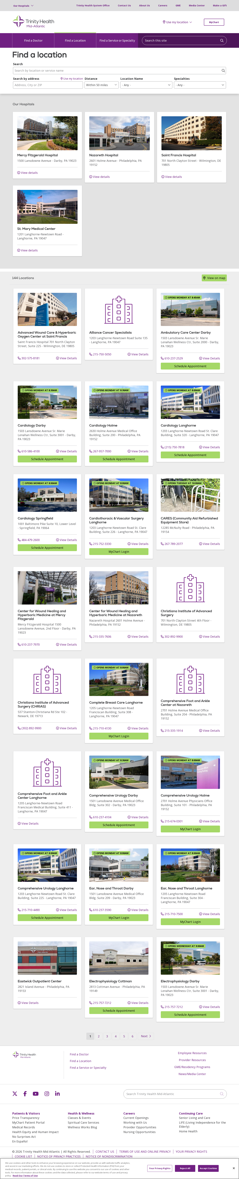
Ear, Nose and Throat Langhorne (186, 888)
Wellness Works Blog (82, 1127)
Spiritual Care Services (83, 1122)
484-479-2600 (30, 540)
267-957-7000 (101, 451)
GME (178, 5)
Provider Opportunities (139, 1127)
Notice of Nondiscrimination (109, 1156)
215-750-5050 (101, 354)
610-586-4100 (30, 451)
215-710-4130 (101, 728)
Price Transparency (25, 1118)
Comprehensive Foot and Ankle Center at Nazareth (185, 703)
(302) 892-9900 (31, 728)
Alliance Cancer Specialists (110, 332)
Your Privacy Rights (191, 1152)
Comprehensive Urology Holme (185, 795)
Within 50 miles (97, 85)
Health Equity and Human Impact (35, 1132)
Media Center (197, 5)
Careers (162, 5)
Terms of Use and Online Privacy (145, 1152)
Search (18, 64)
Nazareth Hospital (103, 155)
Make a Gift (220, 5)
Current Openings (136, 1118)
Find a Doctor (33, 40)
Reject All (185, 1168)
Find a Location (75, 40)
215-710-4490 (30, 910)
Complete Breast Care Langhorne (116, 702)
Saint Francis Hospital (178, 155)
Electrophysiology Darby (180, 981)
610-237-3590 (101, 910)
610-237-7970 (30, 644)
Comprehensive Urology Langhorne (46, 888)
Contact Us (124, 5)
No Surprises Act (24, 1137)
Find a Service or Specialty (117, 40)
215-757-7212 (101, 1003)
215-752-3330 (101, 544)
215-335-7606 (101, 636)
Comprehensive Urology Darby (113, 795)
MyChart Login (119, 552)
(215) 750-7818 (174, 447)
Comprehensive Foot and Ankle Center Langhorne (42, 796)
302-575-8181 (30, 358)
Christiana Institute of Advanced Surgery (186, 613)
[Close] (233, 1168)
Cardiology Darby (32, 425)
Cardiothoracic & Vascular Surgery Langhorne (116, 520)
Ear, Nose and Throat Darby (111, 888)
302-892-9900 (173, 636)
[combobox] (184, 40)
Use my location (177, 22)
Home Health (188, 1131)
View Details (68, 358)
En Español (19, 1141)
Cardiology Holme (103, 425)
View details (29, 173)
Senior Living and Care (194, 1118)
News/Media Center (192, 1074)
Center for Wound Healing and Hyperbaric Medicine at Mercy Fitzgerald (42, 615)
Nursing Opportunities (139, 1132)
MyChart (214, 22)
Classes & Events (79, 1118)
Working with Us (135, 1122)
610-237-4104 (101, 817)
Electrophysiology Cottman (110, 981)
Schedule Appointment (190, 366)
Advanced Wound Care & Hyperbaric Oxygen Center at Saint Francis (47, 334)
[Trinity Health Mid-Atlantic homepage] (33, 27)
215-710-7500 (173, 914)
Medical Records (23, 1127)
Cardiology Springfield (35, 518)
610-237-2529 (173, 358)
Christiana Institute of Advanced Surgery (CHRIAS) (43, 704)
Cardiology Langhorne (178, 425)
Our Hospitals (21, 5)
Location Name (131, 79)
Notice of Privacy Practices (59, 1156)
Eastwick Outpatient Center (40, 981)
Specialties (182, 79)
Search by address (26, 79)
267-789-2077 (173, 544)
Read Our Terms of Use (25, 1175)
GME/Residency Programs (192, 1067)
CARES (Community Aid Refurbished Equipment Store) (189, 520)
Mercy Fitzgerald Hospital (37, 155)
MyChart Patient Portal (28, 1122)
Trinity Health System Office (93, 5)
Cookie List (23, 1156)
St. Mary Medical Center (36, 229)
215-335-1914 (173, 731)
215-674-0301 (173, 821)
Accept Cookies (208, 1168)
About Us (144, 5)
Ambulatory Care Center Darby (186, 332)
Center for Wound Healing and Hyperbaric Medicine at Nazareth (115, 613)
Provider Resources (192, 1060)
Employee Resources (192, 1053)
